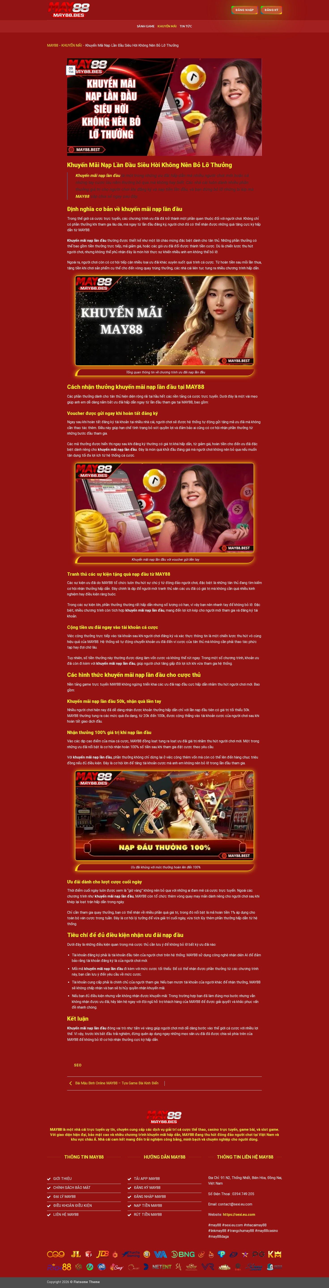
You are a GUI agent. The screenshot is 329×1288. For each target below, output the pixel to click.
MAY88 (52, 45)
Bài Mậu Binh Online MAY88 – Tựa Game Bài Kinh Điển (116, 1083)
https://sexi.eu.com (239, 1214)
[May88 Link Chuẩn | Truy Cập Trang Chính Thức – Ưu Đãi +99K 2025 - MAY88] (69, 10)
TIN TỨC (186, 26)
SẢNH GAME (145, 26)
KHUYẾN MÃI (167, 26)
